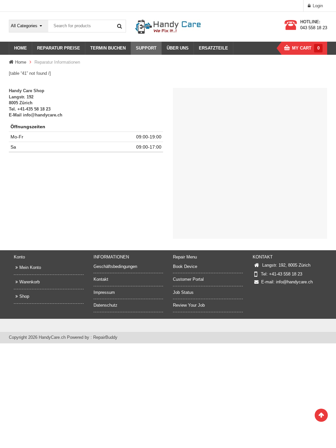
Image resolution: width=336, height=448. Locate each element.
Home (20, 62)
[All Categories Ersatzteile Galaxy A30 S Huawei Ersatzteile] (29, 26)
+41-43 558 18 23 (285, 274)
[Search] (119, 26)
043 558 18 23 (313, 27)
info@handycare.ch (294, 281)
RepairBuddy (105, 337)
